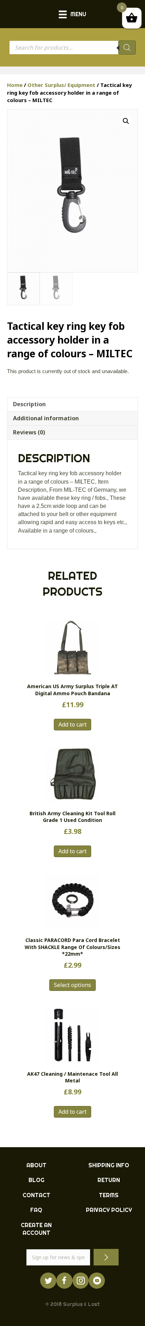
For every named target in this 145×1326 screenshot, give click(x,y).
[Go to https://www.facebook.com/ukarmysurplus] (64, 1280)
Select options (72, 985)
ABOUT (36, 1165)
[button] (126, 121)
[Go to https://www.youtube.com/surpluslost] (97, 1280)
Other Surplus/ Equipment (61, 84)
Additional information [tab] (46, 418)
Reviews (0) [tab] (29, 432)
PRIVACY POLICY (109, 1209)
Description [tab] (29, 404)
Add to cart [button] (72, 724)
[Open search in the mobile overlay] (72, 47)
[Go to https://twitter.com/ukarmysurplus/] (48, 1280)
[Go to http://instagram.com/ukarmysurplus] (80, 1280)
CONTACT (36, 1195)
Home (15, 84)
